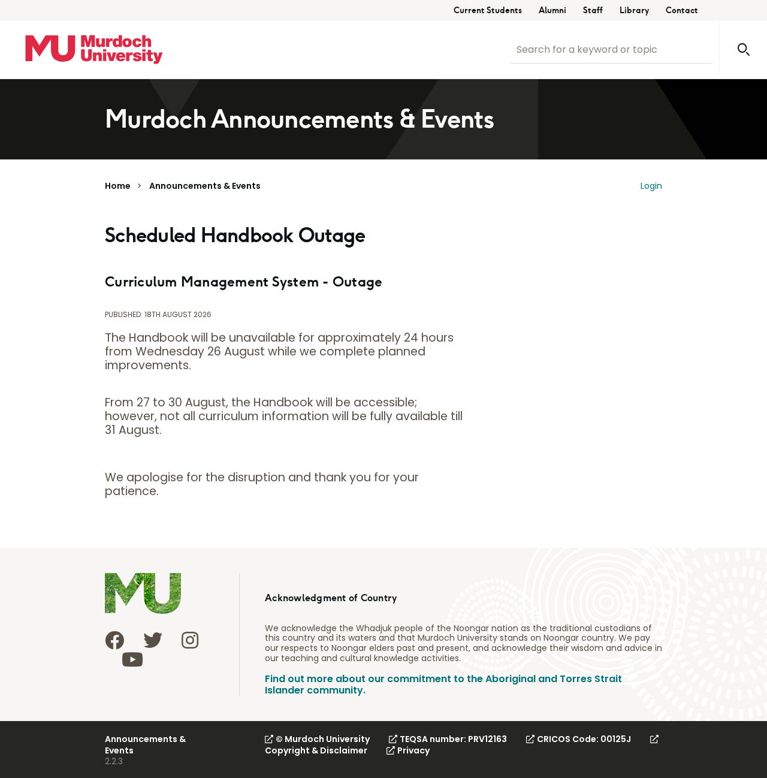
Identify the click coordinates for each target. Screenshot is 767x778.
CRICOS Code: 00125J (584, 739)
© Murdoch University (323, 739)
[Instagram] (190, 640)
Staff (593, 10)
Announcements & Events (205, 186)
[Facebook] (114, 640)
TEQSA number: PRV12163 (453, 739)
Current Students (488, 10)
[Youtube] (132, 659)
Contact (682, 10)
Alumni (552, 10)
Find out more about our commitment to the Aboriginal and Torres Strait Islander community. (443, 684)
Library (634, 10)
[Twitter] (152, 640)
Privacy (413, 750)
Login (651, 186)
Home (118, 186)
